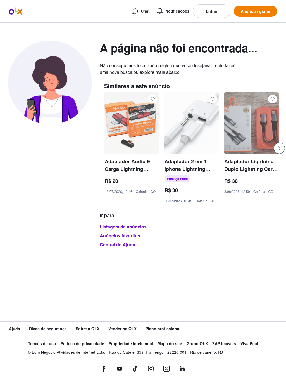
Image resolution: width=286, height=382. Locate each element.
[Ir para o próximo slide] (279, 148)
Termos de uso (42, 343)
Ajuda (14, 328)
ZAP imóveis (224, 343)
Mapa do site (170, 343)
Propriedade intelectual (131, 343)
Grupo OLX (197, 343)
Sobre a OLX (87, 328)
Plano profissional (163, 328)
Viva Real (249, 343)
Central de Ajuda (117, 244)
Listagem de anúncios (123, 226)
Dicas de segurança (48, 328)
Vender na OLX (122, 328)
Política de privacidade (82, 343)
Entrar (211, 11)
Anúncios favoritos (120, 235)
